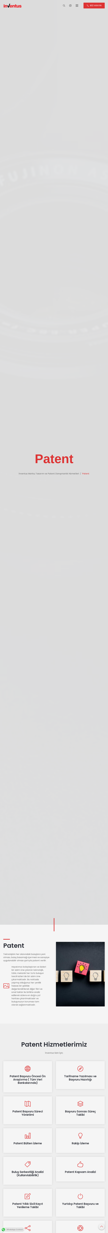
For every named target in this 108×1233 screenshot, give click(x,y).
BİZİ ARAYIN (95, 5)
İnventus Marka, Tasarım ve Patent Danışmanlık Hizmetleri (49, 473)
